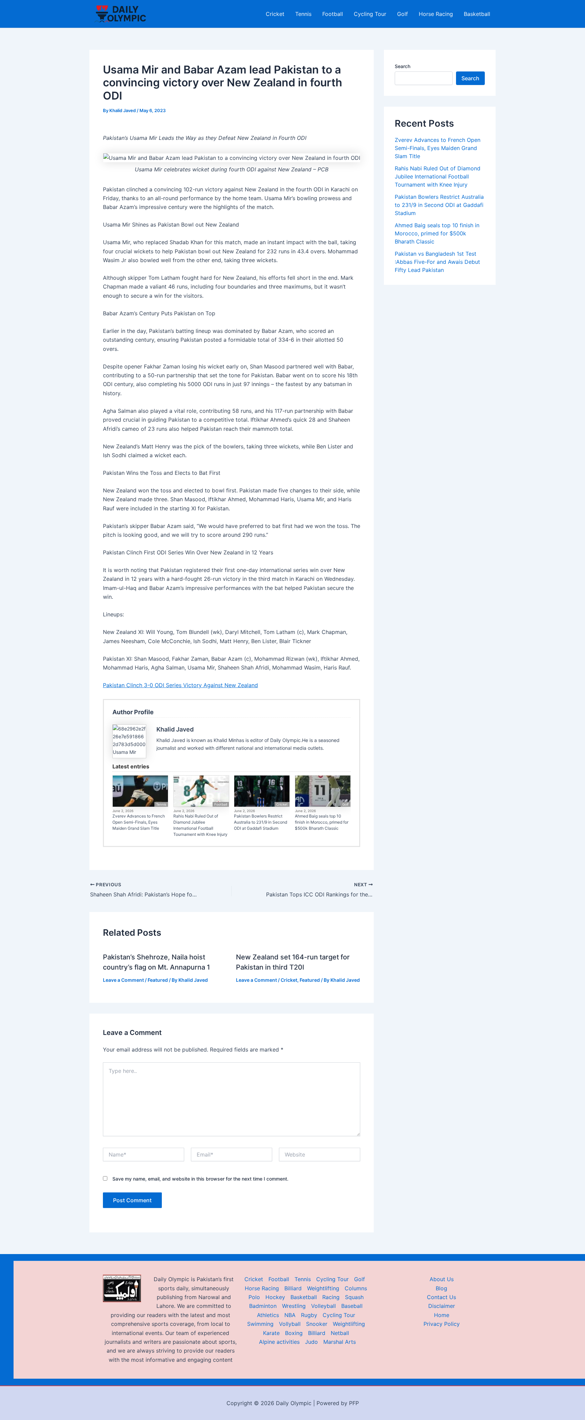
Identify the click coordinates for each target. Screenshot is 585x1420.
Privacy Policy (442, 1323)
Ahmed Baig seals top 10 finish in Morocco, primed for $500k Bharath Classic (321, 822)
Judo (311, 1341)
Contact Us (441, 1297)
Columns (356, 1288)
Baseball (352, 1305)
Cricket (275, 13)
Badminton (263, 1305)
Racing (331, 1297)
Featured (158, 980)
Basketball (477, 13)
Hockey (275, 1297)
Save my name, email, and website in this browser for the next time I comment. (200, 1179)
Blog (441, 1288)
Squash (354, 1297)
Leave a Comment (123, 980)
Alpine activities (279, 1341)
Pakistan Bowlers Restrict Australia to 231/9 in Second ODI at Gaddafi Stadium (260, 822)
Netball (340, 1333)
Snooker (316, 1323)
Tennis (303, 13)
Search (402, 66)
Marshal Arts (339, 1341)
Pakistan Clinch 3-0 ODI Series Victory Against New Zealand (180, 685)
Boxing (294, 1333)
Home (441, 1315)
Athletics (268, 1315)
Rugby (309, 1315)
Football (332, 13)
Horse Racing (436, 13)
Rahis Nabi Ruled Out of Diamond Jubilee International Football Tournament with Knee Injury (200, 825)
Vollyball (290, 1323)
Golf (402, 13)
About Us (442, 1279)
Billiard (293, 1288)
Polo (254, 1297)
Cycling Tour (370, 13)
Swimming (260, 1323)
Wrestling (294, 1305)
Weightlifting (323, 1288)
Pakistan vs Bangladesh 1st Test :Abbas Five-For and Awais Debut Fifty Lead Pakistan (437, 261)
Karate (271, 1333)
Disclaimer (441, 1305)
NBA (290, 1315)
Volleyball (323, 1305)
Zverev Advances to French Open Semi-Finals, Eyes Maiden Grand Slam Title (138, 822)
